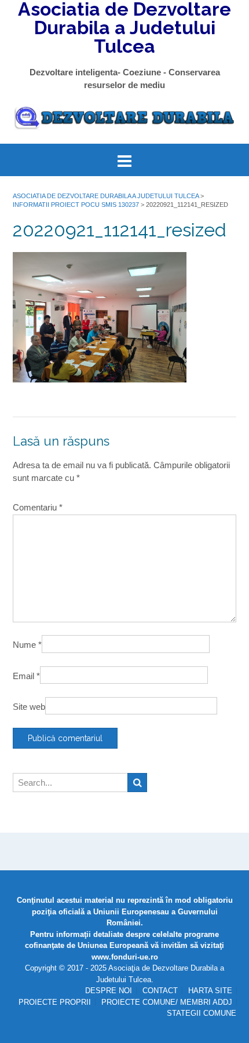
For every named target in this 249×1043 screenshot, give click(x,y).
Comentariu (38, 507)
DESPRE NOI (108, 990)
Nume (27, 645)
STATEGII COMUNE (201, 1013)
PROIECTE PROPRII (55, 1002)
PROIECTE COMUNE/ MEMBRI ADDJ (166, 1002)
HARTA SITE (210, 990)
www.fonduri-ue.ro (124, 957)
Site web (29, 707)
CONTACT (160, 990)
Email (26, 676)
